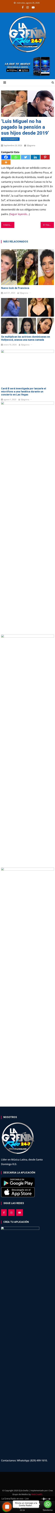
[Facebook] (6, 157)
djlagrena (31, 145)
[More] (6, 162)
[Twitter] (25, 157)
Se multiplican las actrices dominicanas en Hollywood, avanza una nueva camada (25, 338)
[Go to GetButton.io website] (48, 1510)
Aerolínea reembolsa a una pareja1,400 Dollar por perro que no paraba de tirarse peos (9, 224)
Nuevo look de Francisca (15, 288)
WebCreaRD (36, 1494)
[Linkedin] (35, 157)
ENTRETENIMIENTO (10, 139)
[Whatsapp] (15, 157)
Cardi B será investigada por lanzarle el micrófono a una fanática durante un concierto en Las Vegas (23, 391)
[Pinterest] (45, 157)
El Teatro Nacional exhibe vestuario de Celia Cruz (48, 224)
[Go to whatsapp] (47, 1504)
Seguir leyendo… (19, 214)
